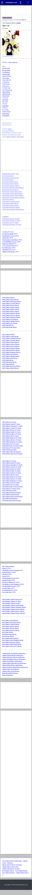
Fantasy (22, 136)
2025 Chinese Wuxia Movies (10, 368)
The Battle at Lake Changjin (10, 570)
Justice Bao (5, 237)
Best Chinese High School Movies (12, 644)
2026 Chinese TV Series (9, 422)
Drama (8, 136)
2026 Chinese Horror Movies (10, 311)
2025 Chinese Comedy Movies (11, 340)
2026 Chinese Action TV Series (11, 424)
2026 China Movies (7, 325)
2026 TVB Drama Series (9, 449)
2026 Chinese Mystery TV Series (11, 440)
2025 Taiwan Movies (8, 364)
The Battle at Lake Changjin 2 (11, 584)
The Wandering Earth (8, 578)
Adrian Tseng (6, 94)
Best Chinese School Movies (10, 638)
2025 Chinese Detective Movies (11, 366)
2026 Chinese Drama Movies (10, 305)
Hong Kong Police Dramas (10, 673)
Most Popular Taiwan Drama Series (12, 191)
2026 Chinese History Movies (10, 309)
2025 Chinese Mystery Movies (11, 350)
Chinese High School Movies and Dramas (14, 663)
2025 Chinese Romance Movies (11, 352)
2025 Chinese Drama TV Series (11, 469)
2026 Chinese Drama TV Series (11, 430)
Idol (18, 136)
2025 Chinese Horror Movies (10, 346)
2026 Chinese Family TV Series (11, 432)
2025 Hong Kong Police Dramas (11, 500)
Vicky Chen (5, 78)
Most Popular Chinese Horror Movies (13, 611)
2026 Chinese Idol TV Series (10, 436)
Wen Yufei (5, 100)
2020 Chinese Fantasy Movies (10, 205)
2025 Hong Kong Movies (9, 362)
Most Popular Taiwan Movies (10, 189)
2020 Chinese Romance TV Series (11, 224)
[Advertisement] (16, 10)
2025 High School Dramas (10, 498)
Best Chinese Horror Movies (10, 628)
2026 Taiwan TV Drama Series (11, 447)
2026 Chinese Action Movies (10, 299)
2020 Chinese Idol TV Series (10, 222)
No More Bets (6, 588)
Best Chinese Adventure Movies (11, 622)
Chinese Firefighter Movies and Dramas (14, 659)
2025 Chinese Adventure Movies (11, 338)
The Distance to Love (8, 236)
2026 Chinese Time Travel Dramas (12, 453)
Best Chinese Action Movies (10, 620)
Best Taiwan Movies (7, 179)
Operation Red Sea (7, 590)
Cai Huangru (6, 72)
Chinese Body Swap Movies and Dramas (14, 653)
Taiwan (10, 129)
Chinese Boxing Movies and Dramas (12, 655)
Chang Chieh (6, 74)
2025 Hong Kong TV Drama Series (12, 486)
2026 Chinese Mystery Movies (11, 315)
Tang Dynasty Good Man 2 (10, 239)
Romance (13, 136)
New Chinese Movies (21, 870)
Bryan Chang (6, 70)
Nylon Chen (5, 96)
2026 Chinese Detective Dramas (11, 451)
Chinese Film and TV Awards (10, 868)
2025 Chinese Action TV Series (11, 463)
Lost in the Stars (7, 592)
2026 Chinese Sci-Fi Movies (10, 319)
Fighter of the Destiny (8, 251)
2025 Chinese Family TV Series (11, 470)
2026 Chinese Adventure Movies (11, 301)
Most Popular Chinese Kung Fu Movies (13, 613)
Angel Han (5, 105)
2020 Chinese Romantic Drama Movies (13, 209)
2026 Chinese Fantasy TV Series (11, 434)
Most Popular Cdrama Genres (11, 603)
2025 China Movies (7, 360)
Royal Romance (7, 247)
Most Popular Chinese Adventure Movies (14, 607)
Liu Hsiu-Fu (5, 115)
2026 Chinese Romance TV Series (12, 441)
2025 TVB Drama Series (9, 490)
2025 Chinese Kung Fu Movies (11, 348)
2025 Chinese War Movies (9, 358)
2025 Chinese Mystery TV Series (11, 478)
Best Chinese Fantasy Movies (10, 183)
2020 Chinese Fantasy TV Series (11, 220)
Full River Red (6, 580)
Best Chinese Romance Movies (11, 185)
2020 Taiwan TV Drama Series (10, 201)
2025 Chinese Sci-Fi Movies (10, 354)
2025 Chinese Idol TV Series (10, 474)
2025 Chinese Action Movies (10, 336)
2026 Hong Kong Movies (9, 327)
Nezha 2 (4, 568)
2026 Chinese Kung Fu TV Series (11, 438)
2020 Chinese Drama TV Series (11, 218)
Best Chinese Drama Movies (10, 181)
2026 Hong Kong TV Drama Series (12, 445)
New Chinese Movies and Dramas (12, 861)
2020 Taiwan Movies (8, 199)
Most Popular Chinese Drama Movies (12, 193)
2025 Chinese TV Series (9, 461)
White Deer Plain (7, 243)
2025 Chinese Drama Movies (10, 342)
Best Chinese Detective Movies (11, 642)
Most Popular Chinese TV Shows (11, 601)
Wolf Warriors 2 (7, 572)
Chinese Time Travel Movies (10, 669)
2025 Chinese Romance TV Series (12, 480)
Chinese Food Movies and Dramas (12, 661)
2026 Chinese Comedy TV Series (11, 428)
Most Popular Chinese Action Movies (13, 605)
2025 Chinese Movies (8, 334)
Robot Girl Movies (7, 675)
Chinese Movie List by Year (10, 866)
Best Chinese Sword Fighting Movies (12, 640)
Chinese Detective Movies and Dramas (13, 657)
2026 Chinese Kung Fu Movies (11, 313)
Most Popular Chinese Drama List (12, 599)
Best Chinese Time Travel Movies (12, 646)
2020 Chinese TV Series (7, 19)
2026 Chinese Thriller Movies (10, 321)
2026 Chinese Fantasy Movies (11, 307)
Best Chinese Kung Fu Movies (11, 630)
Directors (10, 863)
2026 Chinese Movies (8, 297)
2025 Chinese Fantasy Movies (11, 344)
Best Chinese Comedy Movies (10, 624)
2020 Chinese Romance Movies (11, 207)
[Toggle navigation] (28, 2)
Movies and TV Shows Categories (12, 864)
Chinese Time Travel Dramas (10, 671)
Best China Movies (7, 632)
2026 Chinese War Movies (9, 323)
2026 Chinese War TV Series (10, 444)
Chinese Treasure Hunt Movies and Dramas (15, 667)
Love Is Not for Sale (8, 245)
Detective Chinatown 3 (8, 582)
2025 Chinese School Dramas (10, 494)
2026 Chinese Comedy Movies (11, 303)
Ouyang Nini (6, 68)
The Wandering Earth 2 (9, 586)
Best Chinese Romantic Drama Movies (13, 187)
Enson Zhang (6, 92)
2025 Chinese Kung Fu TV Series (11, 476)
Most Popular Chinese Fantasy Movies (12, 195)
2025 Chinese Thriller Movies (10, 356)
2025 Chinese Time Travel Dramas (12, 496)
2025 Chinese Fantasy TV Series (11, 473)
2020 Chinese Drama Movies (10, 203)
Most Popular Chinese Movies (10, 178)
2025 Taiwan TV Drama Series (11, 488)
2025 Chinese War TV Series (10, 484)
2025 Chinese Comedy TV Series (11, 467)
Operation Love (7, 249)
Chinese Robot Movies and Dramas (12, 665)
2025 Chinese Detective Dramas (11, 492)
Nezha (4, 576)
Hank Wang (5, 113)
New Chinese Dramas (8, 872)
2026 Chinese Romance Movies (11, 317)
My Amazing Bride (7, 234)
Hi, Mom (5, 574)
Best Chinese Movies (8, 176)
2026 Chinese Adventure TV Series (12, 426)
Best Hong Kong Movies (9, 634)
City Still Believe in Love (9, 241)
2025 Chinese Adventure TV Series (12, 465)
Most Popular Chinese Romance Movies (13, 197)
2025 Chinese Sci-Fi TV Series (11, 482)
